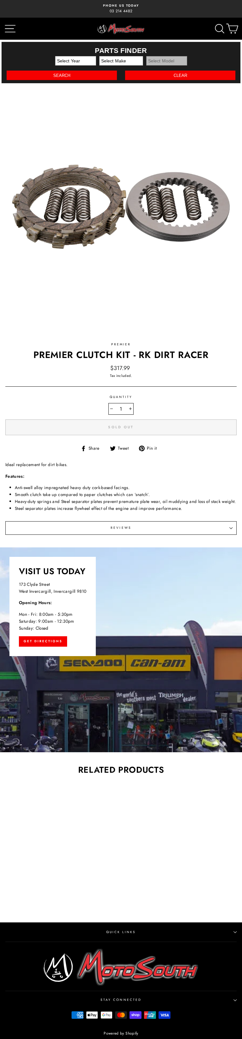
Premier (121, 344)
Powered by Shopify (121, 1033)
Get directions (43, 641)
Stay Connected (121, 999)
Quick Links (121, 932)
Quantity (121, 397)
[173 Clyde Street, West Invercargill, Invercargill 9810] (121, 649)
